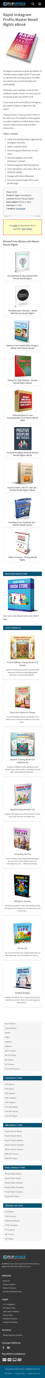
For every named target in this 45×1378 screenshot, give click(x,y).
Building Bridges (22, 992)
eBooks (8, 1033)
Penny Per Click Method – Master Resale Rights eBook (22, 381)
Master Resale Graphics (14, 1149)
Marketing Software (12, 1221)
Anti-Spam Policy (9, 1308)
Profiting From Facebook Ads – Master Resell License (22, 523)
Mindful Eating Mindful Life (22, 809)
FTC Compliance (9, 1304)
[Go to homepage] (16, 4)
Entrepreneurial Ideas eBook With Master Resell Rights (22, 277)
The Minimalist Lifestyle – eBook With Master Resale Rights (22, 312)
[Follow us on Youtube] (9, 1348)
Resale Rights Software (14, 1183)
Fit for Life (22, 948)
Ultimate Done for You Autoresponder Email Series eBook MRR (22, 418)
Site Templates (10, 1051)
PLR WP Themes (11, 1111)
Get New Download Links (12, 1291)
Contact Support (9, 1284)
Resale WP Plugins (12, 1196)
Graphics (8, 1042)
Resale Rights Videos (13, 1178)
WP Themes (9, 1064)
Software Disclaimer (10, 1322)
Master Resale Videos (13, 1136)
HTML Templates (11, 1225)
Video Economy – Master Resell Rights (22, 558)
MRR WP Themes (12, 1154)
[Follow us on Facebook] (4, 1348)
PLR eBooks (9, 1084)
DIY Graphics (10, 1230)
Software (8, 1046)
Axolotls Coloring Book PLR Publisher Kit (22, 761)
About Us (6, 1281)
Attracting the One (22, 854)
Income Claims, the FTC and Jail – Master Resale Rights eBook (22, 489)
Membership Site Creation (12, 1335)
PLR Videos (9, 1089)
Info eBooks (9, 1212)
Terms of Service (34, 1373)
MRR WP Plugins (11, 1158)
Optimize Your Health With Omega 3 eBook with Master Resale (22, 346)
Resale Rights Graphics (14, 1192)
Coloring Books (10, 1028)
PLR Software (10, 1093)
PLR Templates (10, 1098)
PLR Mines (21, 1369)
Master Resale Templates (14, 1145)
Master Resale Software (14, 1140)
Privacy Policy (8, 1315)
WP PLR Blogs (10, 1055)
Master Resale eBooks (13, 1131)
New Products (10, 1024)
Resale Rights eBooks (13, 1174)
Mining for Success (22, 901)
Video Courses (10, 1216)
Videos (7, 1037)
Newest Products (9, 1288)
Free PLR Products (12, 1069)
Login (15, 225)
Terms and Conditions (11, 1311)
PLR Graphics (10, 1102)
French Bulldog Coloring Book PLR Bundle (22, 664)
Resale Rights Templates (14, 1187)
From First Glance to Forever (22, 712)
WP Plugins (9, 1060)
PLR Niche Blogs (11, 1107)
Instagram (20, 208)
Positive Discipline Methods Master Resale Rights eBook (22, 454)
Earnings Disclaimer (10, 1318)
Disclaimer (8, 1373)
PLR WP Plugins (11, 1116)
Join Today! (27, 228)
